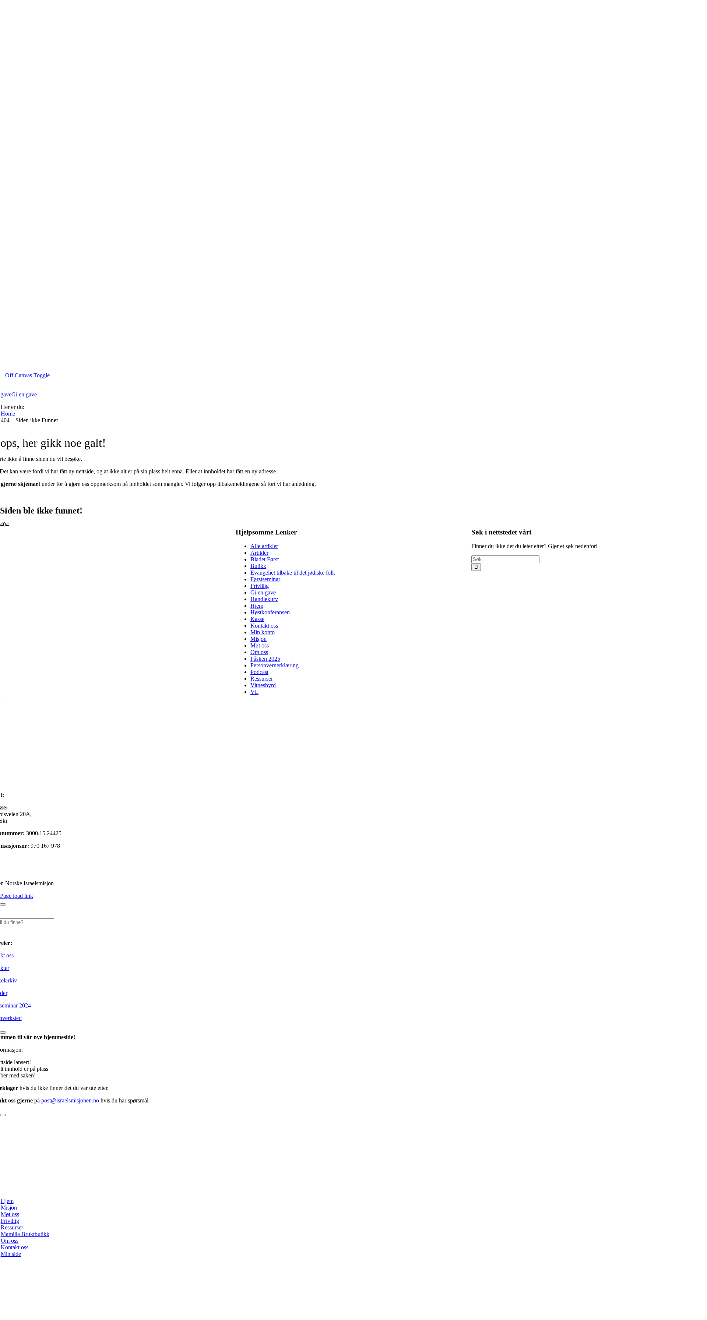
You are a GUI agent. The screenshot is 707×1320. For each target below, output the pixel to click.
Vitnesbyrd (263, 685)
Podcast (259, 672)
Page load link (16, 896)
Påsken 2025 (265, 659)
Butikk (258, 566)
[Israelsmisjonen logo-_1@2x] (216, 1188)
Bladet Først (264, 559)
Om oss (259, 652)
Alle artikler (264, 546)
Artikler (259, 553)
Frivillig (259, 586)
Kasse (257, 619)
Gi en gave (263, 592)
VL (254, 692)
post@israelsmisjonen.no (34, 795)
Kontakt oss (264, 625)
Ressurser (261, 678)
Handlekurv (264, 599)
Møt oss (259, 645)
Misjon (258, 639)
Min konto (262, 632)
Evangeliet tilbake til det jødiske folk (292, 572)
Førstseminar (265, 579)
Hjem (256, 606)
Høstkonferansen (270, 612)
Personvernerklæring (274, 665)
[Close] (3, 904)
